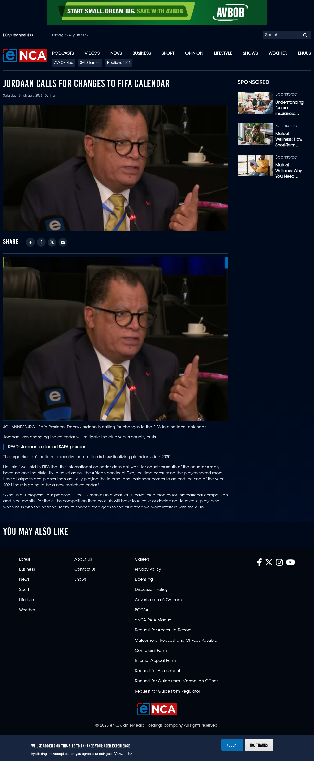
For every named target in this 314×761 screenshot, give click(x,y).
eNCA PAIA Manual (153, 620)
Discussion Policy (151, 590)
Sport (168, 54)
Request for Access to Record (163, 630)
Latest (24, 559)
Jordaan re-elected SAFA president (55, 447)
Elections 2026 (119, 63)
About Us (83, 559)
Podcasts (63, 54)
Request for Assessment (157, 671)
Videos (92, 54)
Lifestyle (223, 54)
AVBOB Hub (63, 63)
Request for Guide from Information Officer (176, 681)
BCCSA (142, 610)
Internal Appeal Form (155, 661)
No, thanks (259, 744)
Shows (250, 54)
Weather (278, 54)
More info (123, 754)
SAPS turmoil (90, 63)
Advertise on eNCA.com (158, 600)
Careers (142, 559)
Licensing (144, 580)
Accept (232, 744)
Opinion (194, 54)
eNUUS (304, 54)
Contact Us (85, 570)
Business (142, 54)
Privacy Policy (148, 570)
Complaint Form (151, 651)
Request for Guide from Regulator (167, 692)
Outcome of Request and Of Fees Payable (176, 641)
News (116, 54)
